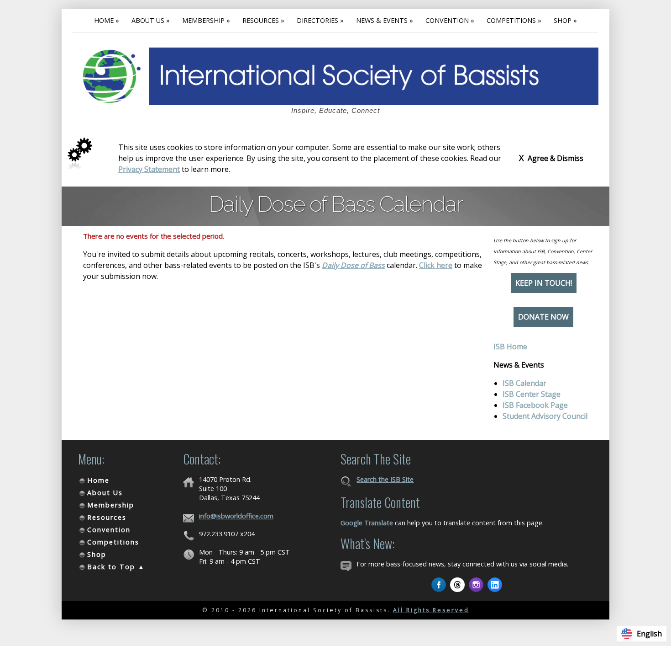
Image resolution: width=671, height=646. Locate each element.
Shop (96, 554)
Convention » (449, 20)
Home (98, 480)
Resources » (263, 20)
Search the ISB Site (385, 479)
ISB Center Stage (532, 394)
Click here (435, 265)
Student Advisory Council (545, 416)
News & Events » (384, 20)
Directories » (320, 20)
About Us (105, 492)
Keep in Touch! (543, 283)
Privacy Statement (149, 169)
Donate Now (543, 317)
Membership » (206, 20)
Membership (110, 505)
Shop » (565, 20)
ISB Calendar (524, 383)
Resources (106, 517)
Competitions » (514, 20)
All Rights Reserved (431, 610)
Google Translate (367, 522)
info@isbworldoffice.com (236, 516)
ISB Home (510, 347)
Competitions (113, 542)
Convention (109, 529)
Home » (106, 20)
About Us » (150, 20)
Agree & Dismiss (551, 157)
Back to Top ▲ (116, 566)
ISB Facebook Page (535, 405)
